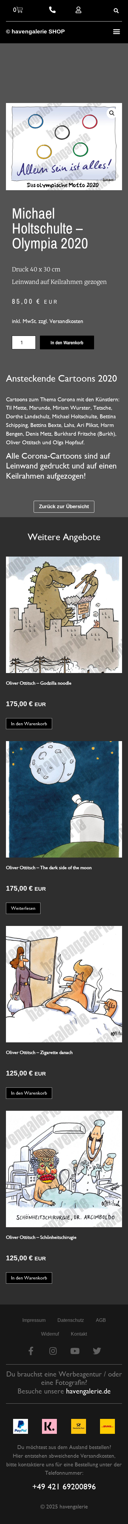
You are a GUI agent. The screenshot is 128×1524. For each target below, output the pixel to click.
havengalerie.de (88, 1391)
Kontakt (79, 1333)
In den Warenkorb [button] (29, 723)
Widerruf (50, 1333)
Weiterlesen (23, 908)
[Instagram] (53, 1351)
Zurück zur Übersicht (64, 506)
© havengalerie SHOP (35, 31)
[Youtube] (75, 1351)
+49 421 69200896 (64, 1486)
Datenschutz (70, 1320)
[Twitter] (97, 1351)
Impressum (34, 1320)
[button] (116, 31)
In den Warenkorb (67, 342)
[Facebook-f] (31, 1351)
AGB (101, 1320)
